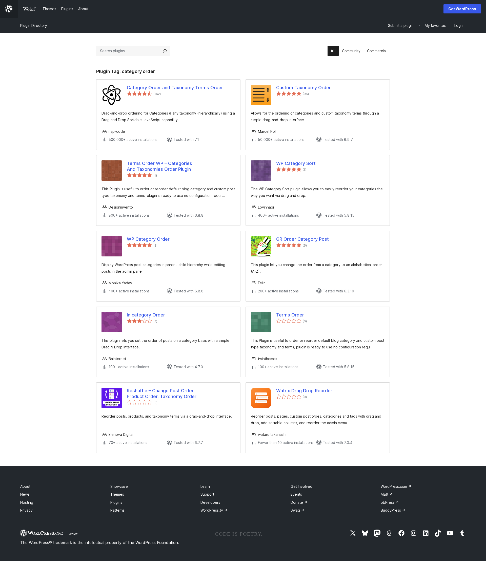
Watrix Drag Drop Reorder (304, 390)
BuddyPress (393, 510)
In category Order (146, 314)
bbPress (390, 502)
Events (296, 494)
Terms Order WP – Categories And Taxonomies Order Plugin (159, 166)
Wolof (73, 534)
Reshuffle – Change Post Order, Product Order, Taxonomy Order (161, 393)
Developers (210, 502)
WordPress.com (396, 486)
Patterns (117, 510)
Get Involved (301, 486)
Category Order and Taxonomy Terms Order (175, 87)
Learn (205, 486)
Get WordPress (462, 9)
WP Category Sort (296, 163)
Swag (297, 510)
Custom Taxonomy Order (303, 87)
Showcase (119, 486)
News (25, 494)
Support (207, 494)
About (25, 486)
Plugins (116, 502)
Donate (299, 502)
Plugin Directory (33, 25)
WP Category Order (148, 239)
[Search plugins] (165, 51)
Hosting (26, 502)
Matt (387, 494)
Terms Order (290, 314)
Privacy (26, 510)
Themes (117, 494)
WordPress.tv (213, 510)
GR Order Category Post (302, 239)
